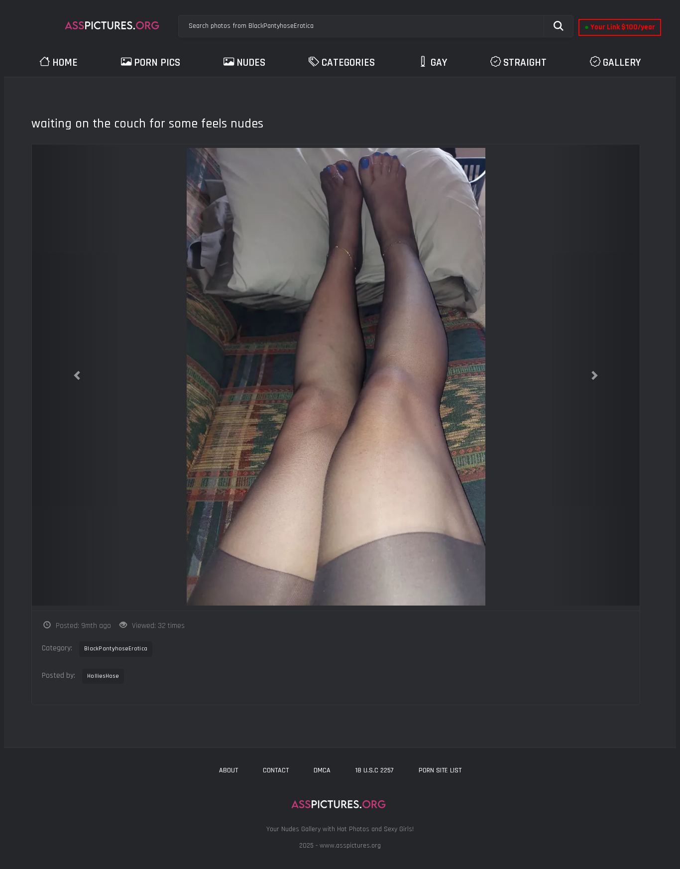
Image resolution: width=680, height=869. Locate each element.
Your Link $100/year (619, 27)
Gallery (622, 62)
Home (65, 62)
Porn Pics (157, 62)
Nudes (250, 62)
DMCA (322, 770)
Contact (276, 770)
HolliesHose (103, 676)
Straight (525, 62)
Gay (439, 62)
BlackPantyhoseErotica (115, 648)
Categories (348, 62)
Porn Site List (440, 770)
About (228, 770)
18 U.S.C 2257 (374, 770)
